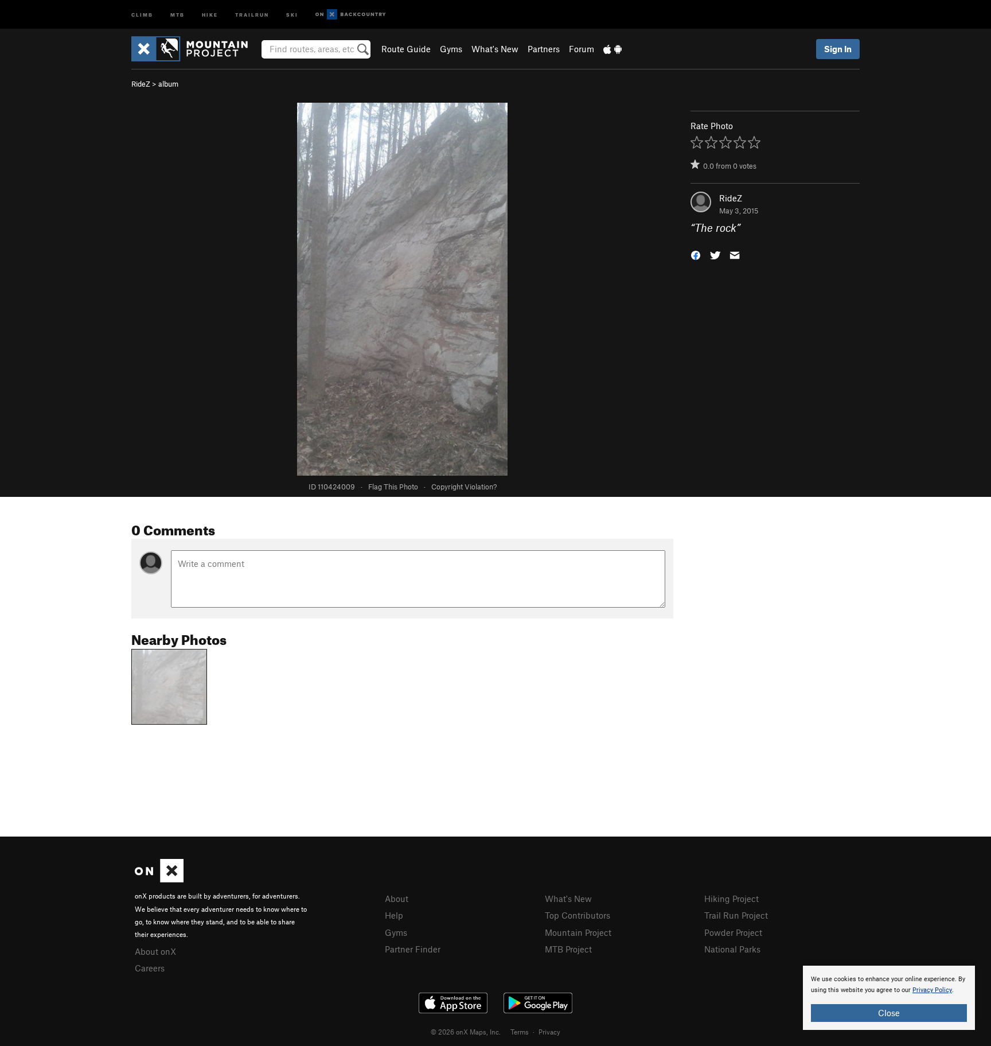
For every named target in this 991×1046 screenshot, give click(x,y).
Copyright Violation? (464, 486)
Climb (142, 14)
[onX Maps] (159, 879)
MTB (177, 14)
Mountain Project (578, 932)
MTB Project (568, 949)
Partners (544, 49)
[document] (889, 998)
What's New (494, 49)
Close (889, 1013)
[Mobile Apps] (612, 49)
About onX (155, 951)
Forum (581, 49)
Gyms (451, 49)
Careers (150, 968)
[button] (695, 254)
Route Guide (406, 49)
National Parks (732, 949)
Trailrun (252, 14)
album (168, 83)
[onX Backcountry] (351, 15)
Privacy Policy (932, 990)
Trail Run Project (736, 915)
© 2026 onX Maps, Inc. (466, 1032)
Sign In (838, 49)
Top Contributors (577, 915)
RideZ (140, 83)
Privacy (549, 1032)
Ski (292, 14)
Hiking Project (731, 898)
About (396, 898)
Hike (210, 14)
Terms (519, 1032)
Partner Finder (412, 949)
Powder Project (733, 932)
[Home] (195, 48)
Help (394, 915)
